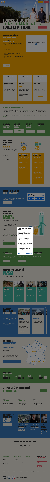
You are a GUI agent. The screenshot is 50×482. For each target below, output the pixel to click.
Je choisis (19, 253)
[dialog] (25, 241)
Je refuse (27, 253)
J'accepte (30, 253)
